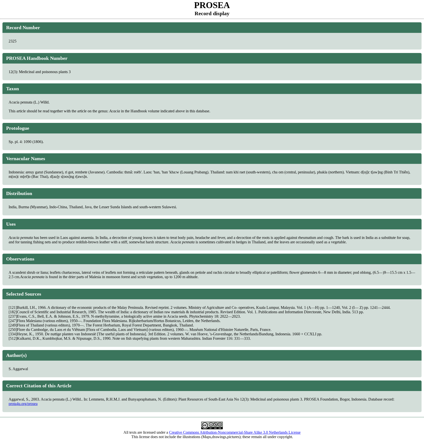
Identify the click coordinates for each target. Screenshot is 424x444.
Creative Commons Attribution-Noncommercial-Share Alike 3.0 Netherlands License (235, 432)
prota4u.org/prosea (23, 404)
